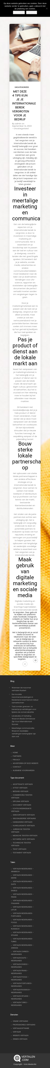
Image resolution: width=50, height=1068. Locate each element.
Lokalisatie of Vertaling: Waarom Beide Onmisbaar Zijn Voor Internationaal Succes (23, 720)
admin (18, 123)
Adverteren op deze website (25, 763)
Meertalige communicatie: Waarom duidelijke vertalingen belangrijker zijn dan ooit (24, 732)
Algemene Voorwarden (23, 770)
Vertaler (17, 1032)
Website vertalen (20, 1035)
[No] (46, 8)
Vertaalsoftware (21, 1028)
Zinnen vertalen (20, 1039)
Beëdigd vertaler (20, 791)
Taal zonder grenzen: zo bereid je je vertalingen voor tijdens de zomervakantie (24, 709)
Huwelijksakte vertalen (24, 825)
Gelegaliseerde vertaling (24, 818)
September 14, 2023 (22, 126)
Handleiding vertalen (22, 822)
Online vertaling (20, 1021)
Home (15, 752)
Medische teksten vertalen (25, 835)
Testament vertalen (22, 852)
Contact (17, 767)
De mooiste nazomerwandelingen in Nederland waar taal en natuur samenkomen (25, 698)
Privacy (16, 759)
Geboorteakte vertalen (24, 815)
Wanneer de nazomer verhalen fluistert (21, 689)
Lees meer (31, 12)
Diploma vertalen (21, 801)
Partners (17, 756)
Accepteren (19, 12)
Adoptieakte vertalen (23, 784)
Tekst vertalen (19, 849)
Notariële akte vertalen (24, 839)
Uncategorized (22, 87)
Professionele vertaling (24, 1024)
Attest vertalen (20, 788)
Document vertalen (22, 805)
